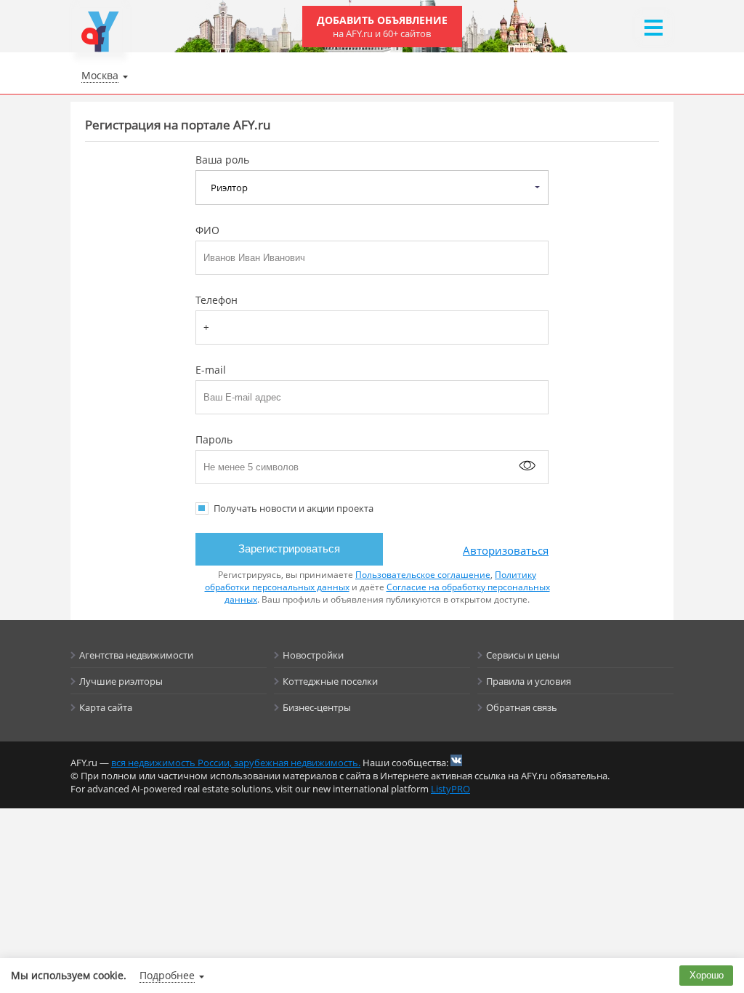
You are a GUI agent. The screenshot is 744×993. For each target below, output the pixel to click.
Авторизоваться (506, 550)
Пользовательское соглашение (422, 574)
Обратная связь (521, 707)
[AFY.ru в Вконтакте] (456, 760)
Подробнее (167, 975)
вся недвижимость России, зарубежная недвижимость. (235, 762)
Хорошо (707, 975)
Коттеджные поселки (330, 681)
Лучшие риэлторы (121, 681)
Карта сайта (105, 707)
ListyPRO (450, 788)
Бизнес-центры (317, 707)
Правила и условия (528, 681)
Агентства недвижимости (136, 655)
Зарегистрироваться (289, 549)
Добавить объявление (382, 26)
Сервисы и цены (522, 655)
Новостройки (313, 655)
